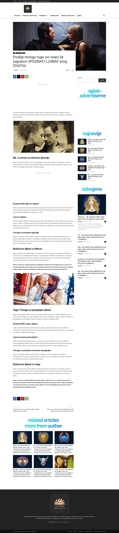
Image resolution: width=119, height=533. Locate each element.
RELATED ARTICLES (43, 420)
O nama (20, 1)
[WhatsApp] (26, 76)
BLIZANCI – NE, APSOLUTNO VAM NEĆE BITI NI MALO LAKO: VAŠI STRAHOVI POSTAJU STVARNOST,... (91, 261)
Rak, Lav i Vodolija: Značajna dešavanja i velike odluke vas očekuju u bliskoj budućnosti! (60, 410)
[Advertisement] (43, 97)
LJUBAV (79, 15)
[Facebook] (14, 76)
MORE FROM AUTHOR (43, 426)
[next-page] (17, 480)
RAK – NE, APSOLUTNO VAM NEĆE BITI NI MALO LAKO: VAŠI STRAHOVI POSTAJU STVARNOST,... (92, 249)
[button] (104, 16)
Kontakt (25, 1)
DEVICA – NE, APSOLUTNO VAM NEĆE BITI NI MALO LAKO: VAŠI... (96, 141)
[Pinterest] (22, 76)
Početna (15, 1)
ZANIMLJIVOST (54, 15)
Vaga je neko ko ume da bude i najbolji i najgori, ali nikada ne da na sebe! (26, 410)
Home (14, 20)
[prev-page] (14, 480)
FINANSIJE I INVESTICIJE (29, 15)
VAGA (23, 53)
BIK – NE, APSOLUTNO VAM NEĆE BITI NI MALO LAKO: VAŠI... (95, 176)
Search (80, 77)
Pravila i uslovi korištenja (43, 1)
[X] (18, 76)
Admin (16, 70)
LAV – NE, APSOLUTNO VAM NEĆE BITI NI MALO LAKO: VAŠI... (95, 150)
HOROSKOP (42, 15)
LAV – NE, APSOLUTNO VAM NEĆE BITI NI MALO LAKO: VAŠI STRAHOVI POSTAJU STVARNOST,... (92, 237)
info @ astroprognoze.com (63, 522)
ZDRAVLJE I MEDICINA (67, 15)
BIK (18, 20)
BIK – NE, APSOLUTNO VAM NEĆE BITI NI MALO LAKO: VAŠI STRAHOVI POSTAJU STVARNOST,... (91, 273)
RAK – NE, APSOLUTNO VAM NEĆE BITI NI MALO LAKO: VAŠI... (96, 159)
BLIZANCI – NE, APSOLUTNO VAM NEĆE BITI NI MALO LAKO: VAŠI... (96, 167)
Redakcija (80, 221)
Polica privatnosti (33, 1)
